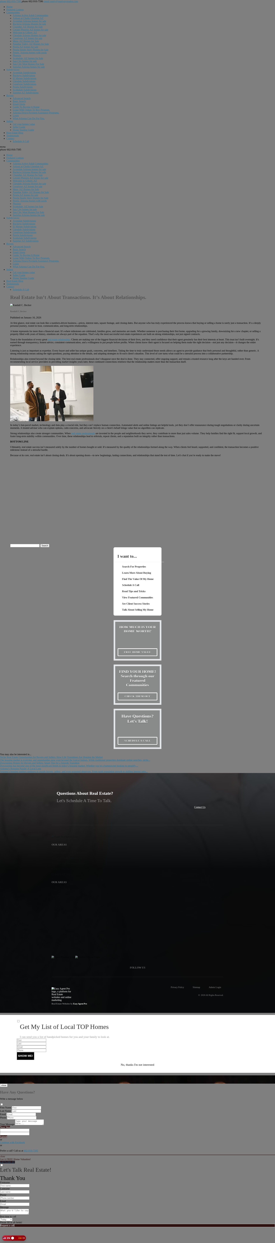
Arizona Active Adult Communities (30, 15)
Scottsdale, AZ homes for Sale (28, 58)
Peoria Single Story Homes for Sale (30, 49)
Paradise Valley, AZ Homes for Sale (31, 44)
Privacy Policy (177, 987)
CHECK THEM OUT (137, 696)
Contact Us (199, 807)
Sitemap (196, 987)
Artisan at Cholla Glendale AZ (28, 18)
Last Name (5, 1111)
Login (16, 115)
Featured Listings (15, 9)
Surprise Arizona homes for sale (29, 67)
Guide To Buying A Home (26, 107)
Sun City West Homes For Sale (28, 64)
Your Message (7, 1124)
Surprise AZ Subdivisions (26, 92)
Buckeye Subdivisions (24, 75)
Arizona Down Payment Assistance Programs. (36, 112)
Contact (10, 138)
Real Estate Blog (14, 132)
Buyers (10, 95)
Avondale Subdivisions (24, 72)
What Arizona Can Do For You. (29, 118)
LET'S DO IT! (7, 1162)
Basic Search (19, 101)
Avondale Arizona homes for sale (29, 21)
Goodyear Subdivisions (24, 84)
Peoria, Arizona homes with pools (30, 52)
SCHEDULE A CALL (137, 740)
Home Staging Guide (23, 130)
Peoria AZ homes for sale (25, 46)
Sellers (9, 121)
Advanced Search (22, 98)
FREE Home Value (137, 652)
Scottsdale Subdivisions (24, 89)
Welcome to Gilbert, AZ (25, 32)
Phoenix (17, 55)
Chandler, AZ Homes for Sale (28, 26)
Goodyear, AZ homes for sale (27, 38)
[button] (14, 1238)
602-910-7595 (10, 149)
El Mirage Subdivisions (24, 78)
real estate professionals (83, 433)
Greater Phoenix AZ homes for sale (30, 29)
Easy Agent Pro (80, 1004)
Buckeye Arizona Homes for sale (29, 24)
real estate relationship (59, 339)
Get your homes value (24, 124)
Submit (3, 1136)
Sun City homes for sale (25, 61)
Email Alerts (19, 104)
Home (9, 6)
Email (3, 1114)
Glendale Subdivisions (24, 81)
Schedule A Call (21, 141)
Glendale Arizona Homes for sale (29, 35)
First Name (5, 1107)
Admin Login (215, 987)
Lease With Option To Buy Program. (31, 109)
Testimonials (12, 135)
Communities (13, 12)
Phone (3, 1117)
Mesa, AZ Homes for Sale (26, 41)
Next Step (5, 1127)
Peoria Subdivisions (23, 87)
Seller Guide (19, 127)
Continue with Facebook (12, 1142)
